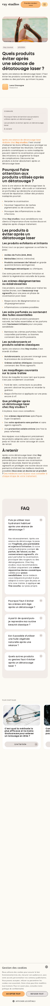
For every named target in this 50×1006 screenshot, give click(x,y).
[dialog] (25, 984)
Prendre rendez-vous (30, 4)
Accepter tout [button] (13, 994)
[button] (44, 4)
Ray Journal (8, 47)
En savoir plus (30, 988)
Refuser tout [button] (37, 994)
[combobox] (46, 966)
